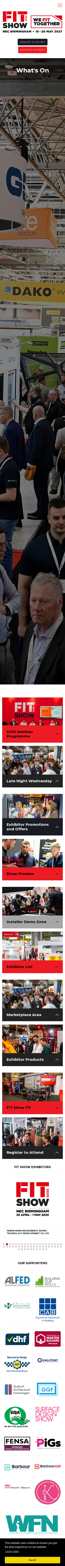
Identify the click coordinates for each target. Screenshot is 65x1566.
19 (58, 1244)
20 (61, 1244)
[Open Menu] (60, 5)
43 (25, 1249)
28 (25, 1247)
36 (49, 1247)
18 (55, 1244)
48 (40, 1249)
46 (34, 1249)
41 (19, 1249)
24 (13, 1247)
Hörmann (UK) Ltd (17, 1230)
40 (61, 1247)
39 (58, 1247)
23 (10, 1247)
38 (55, 1247)
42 (22, 1249)
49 (43, 1249)
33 (40, 1247)
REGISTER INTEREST (32, 50)
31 (34, 1247)
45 (31, 1249)
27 (22, 1247)
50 (46, 1249)
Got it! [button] (32, 1560)
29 (28, 1247)
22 (7, 1247)
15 (46, 1244)
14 (43, 1244)
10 (31, 1244)
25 (16, 1247)
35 (46, 1247)
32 (37, 1247)
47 (37, 1249)
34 (43, 1247)
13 (40, 1244)
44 (28, 1249)
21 (4, 1247)
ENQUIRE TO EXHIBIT (32, 42)
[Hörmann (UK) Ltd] (32, 1199)
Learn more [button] (12, 1551)
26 (19, 1247)
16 (49, 1244)
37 (52, 1247)
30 (31, 1247)
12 (37, 1244)
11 (34, 1244)
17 (52, 1244)
